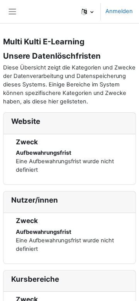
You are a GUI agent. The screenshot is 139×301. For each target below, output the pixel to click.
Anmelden (119, 11)
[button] (87, 11)
